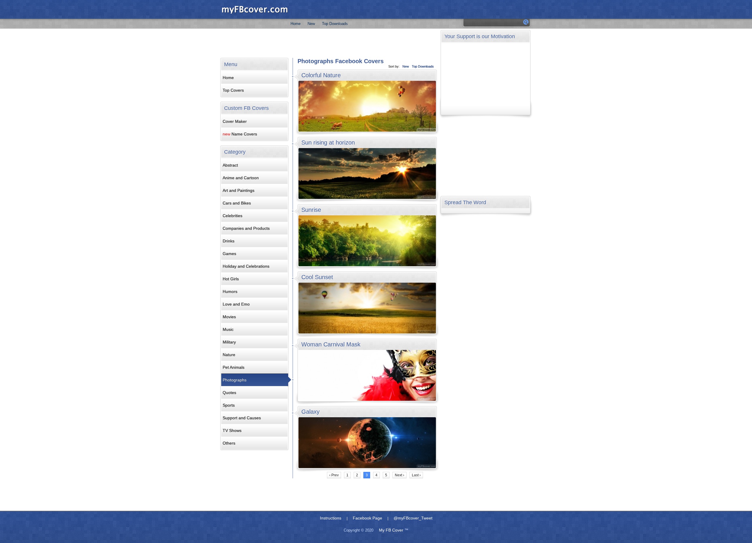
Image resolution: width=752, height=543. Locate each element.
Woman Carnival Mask (330, 344)
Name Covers (240, 134)
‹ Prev (334, 475)
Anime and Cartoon (241, 177)
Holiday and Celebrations (246, 266)
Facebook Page (367, 518)
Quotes (229, 392)
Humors (230, 291)
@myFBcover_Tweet (413, 518)
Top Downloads (335, 23)
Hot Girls (231, 278)
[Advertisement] (329, 43)
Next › (399, 475)
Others (229, 443)
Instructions (330, 518)
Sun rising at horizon (328, 142)
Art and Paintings (238, 190)
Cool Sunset (317, 277)
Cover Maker (235, 121)
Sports (229, 405)
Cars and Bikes (237, 203)
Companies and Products (246, 228)
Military (229, 342)
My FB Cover (391, 530)
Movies (229, 316)
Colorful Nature (321, 75)
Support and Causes (242, 417)
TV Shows (232, 430)
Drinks (228, 241)
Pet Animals (233, 367)
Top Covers (233, 90)
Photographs (234, 380)
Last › (416, 475)
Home (296, 23)
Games (229, 253)
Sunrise (311, 210)
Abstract (230, 165)
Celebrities (232, 215)
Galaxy (310, 411)
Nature (229, 354)
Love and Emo (236, 304)
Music (228, 329)
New (311, 23)
